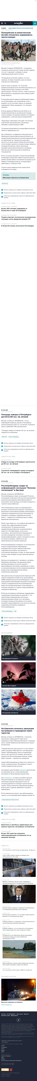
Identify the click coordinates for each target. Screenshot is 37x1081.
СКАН (2, 1057)
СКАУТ (2, 1048)
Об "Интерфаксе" (11, 1014)
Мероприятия (14, 1015)
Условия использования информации (10, 1073)
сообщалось (8, 778)
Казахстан (5, 183)
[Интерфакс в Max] (13, 1064)
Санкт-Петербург (14, 437)
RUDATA (3, 1059)
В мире (3, 28)
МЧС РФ (4, 437)
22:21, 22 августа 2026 (7, 236)
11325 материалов (6, 1005)
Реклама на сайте (5, 1015)
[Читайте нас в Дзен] (2, 1064)
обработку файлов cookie (28, 1034)
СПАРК (2, 1045)
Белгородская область (8, 341)
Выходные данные (5, 1074)
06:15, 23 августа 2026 (7, 725)
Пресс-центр (20, 1014)
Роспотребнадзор (7, 611)
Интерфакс (18, 23)
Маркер (3, 1050)
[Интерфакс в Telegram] (5, 1064)
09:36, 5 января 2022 (6, 30)
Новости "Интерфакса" (6, 1056)
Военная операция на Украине (21, 235)
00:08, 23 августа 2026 (7, 483)
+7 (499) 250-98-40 (5, 1037)
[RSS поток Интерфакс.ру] (10, 1064)
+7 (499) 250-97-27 (17, 1037)
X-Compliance (4, 1047)
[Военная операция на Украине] (18, 1000)
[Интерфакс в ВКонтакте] (7, 1064)
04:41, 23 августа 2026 (7, 411)
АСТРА (2, 1051)
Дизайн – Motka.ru (5, 1076)
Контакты (3, 1014)
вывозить (23, 770)
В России (4, 235)
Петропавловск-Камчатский (10, 799)
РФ (15, 611)
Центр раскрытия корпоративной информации (11, 1060)
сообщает (27, 252)
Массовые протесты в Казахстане (21, 28)
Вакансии (26, 1014)
